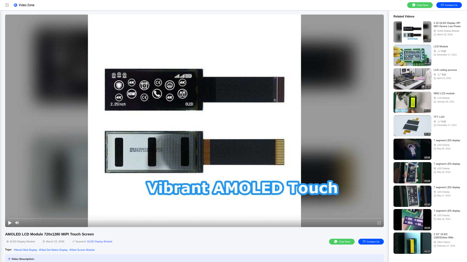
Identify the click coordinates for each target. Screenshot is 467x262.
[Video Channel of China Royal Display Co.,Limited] (23, 5)
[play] (194, 120)
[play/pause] (9, 222)
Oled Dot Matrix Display (54, 249)
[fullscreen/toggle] (379, 222)
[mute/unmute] (17, 222)
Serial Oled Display (26, 249)
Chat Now (422, 5)
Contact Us (451, 5)
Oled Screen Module (83, 249)
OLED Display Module (99, 241)
